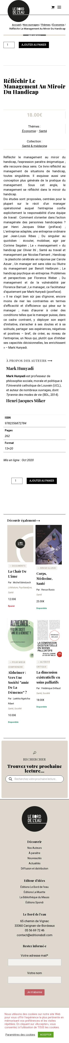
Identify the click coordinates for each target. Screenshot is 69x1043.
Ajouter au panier (34, 44)
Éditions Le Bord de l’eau (34, 886)
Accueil (16, 24)
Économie (58, 24)
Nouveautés (35, 858)
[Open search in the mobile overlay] (34, 779)
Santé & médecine (34, 146)
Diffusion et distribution (34, 868)
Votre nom (34, 973)
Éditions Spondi (34, 902)
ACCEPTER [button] (45, 1034)
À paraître (34, 853)
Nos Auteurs (34, 847)
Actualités (34, 863)
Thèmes (45, 24)
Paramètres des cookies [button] (20, 1034)
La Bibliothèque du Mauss (34, 897)
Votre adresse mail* (34, 955)
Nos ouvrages (31, 24)
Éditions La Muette (34, 892)
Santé (43, 131)
